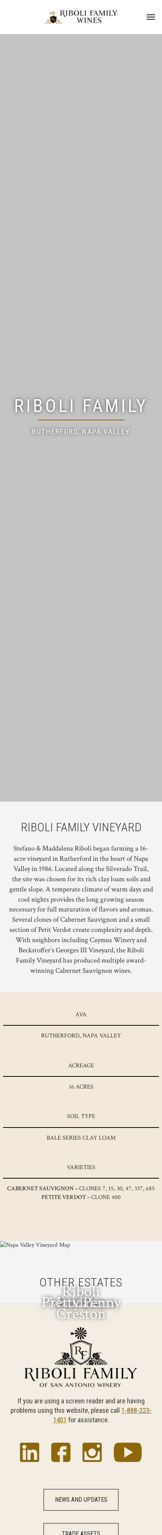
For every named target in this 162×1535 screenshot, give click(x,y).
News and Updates (81, 1499)
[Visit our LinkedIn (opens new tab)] (29, 1453)
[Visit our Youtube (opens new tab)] (128, 1453)
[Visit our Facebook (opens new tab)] (60, 1453)
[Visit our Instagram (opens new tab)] (92, 1453)
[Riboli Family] (81, 17)
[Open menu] (150, 17)
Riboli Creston (81, 1302)
